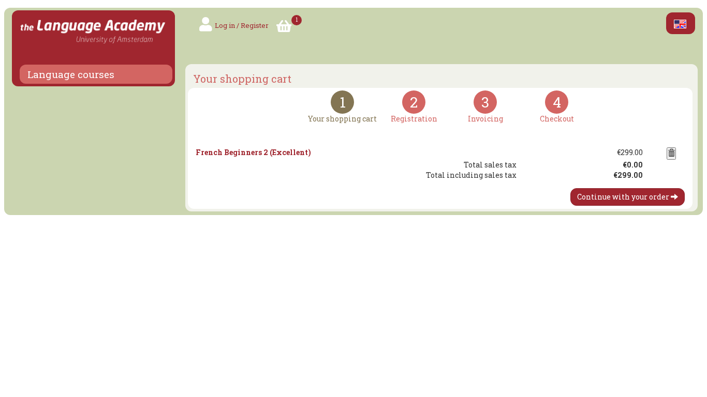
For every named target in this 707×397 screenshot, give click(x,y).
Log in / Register (242, 25)
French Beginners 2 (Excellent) (253, 152)
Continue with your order (624, 197)
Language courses (70, 75)
